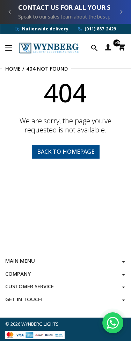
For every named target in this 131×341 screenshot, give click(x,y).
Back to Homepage (65, 151)
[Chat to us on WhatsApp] (112, 322)
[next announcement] (121, 11)
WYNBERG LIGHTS (40, 324)
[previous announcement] (9, 11)
